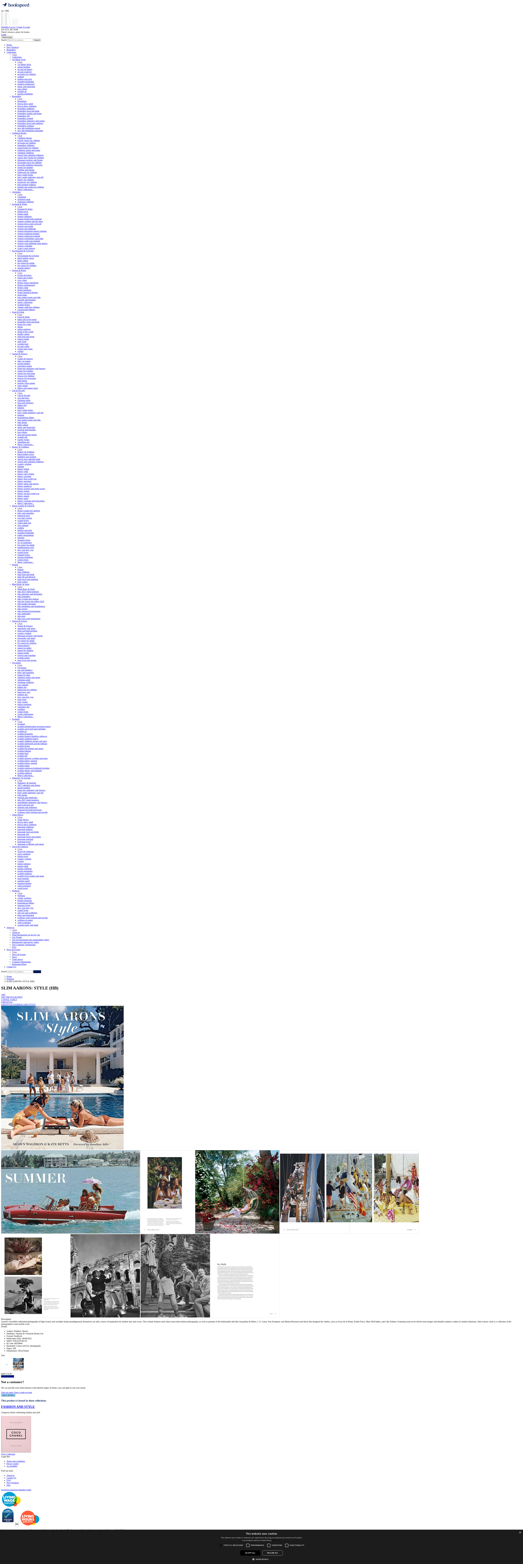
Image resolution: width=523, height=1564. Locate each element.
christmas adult (23, 199)
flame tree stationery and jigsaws (31, 368)
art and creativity (24, 72)
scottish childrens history (28, 739)
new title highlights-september (30, 131)
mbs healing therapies (26, 604)
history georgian (24, 481)
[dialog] (261, 1547)
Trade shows (17, 959)
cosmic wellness (24, 898)
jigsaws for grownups (26, 378)
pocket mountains (25, 871)
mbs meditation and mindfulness (31, 606)
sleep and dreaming (25, 915)
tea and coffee (23, 346)
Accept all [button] (250, 1553)
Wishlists (5, 27)
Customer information (21, 962)
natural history (23, 645)
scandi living (22, 552)
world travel (22, 888)
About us (10, 927)
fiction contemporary (26, 285)
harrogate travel (24, 842)
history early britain (25, 474)
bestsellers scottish (25, 118)
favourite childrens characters (29, 165)
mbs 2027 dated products (28, 591)
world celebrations (25, 714)
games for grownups (26, 373)
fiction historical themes (27, 292)
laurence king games (26, 383)
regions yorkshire (24, 246)
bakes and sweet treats (27, 319)
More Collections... (25, 189)
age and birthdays (25, 670)
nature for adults (24, 648)
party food (21, 341)
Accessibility (12, 1466)
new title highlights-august (28, 128)
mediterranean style (25, 547)
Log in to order (7, 1376)
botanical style (23, 515)
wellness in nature (25, 920)
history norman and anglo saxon (31, 489)
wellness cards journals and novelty (32, 812)
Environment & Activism (23, 251)
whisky (20, 351)
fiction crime (22, 287)
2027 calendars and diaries (28, 785)
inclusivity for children (27, 182)
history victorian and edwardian (31, 501)
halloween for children (27, 172)
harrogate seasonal (25, 839)
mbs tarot (21, 616)
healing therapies (24, 900)
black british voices (25, 258)
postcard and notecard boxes (29, 810)
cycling (20, 861)
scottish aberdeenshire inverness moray (34, 726)
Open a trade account (23, 1392)
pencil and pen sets (25, 805)
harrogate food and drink (28, 832)
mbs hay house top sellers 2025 (30, 601)
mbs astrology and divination (29, 594)
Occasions (16, 663)
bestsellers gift (23, 116)
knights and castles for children (30, 187)
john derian (22, 381)
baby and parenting (25, 513)
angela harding (23, 67)
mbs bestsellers (23, 596)
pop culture (22, 89)
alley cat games (24, 361)
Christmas (16, 192)
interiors (20, 538)
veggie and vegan (25, 349)
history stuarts (23, 496)
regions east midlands (26, 229)
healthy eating (23, 334)
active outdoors (24, 854)
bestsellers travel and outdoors (30, 123)
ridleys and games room (27, 388)
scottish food (22, 344)
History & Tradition (20, 447)
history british (23, 469)
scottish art (22, 91)
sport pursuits (23, 878)
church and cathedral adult (28, 459)
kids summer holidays (26, 184)
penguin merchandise (26, 300)
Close (14, 55)
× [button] (520, 1533)
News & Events (13, 949)
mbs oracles (22, 609)
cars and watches (24, 518)
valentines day (23, 442)
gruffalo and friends (25, 170)
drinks (20, 327)
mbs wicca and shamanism (28, 618)
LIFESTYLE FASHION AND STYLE (18, 1004)
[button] (261, 1559)
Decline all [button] (272, 1553)
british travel (22, 211)
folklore (20, 408)
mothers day (22, 694)
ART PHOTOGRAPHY (12, 997)
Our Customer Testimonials (24, 945)
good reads (22, 295)
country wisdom (24, 464)
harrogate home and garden (29, 837)
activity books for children (28, 140)
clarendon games (24, 366)
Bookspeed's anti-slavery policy (25, 942)
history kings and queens (28, 484)
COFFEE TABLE (9, 999)
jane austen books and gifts (29, 297)
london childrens (24, 216)
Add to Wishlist (8, 1395)
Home (9, 45)
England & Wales (19, 204)
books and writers (25, 278)
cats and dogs (23, 398)
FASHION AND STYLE (18, 1406)
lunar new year (23, 692)
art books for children (26, 74)
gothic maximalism (25, 535)
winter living (22, 560)
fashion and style (24, 79)
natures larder (23, 339)
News (14, 957)
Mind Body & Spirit (20, 584)
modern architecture (25, 84)
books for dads (23, 675)
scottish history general (27, 761)
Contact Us (11, 967)
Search (4, 40)
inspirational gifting (25, 417)
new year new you (25, 550)
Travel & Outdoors (20, 846)
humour (20, 415)
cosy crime (22, 280)
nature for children (25, 650)
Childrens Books (19, 133)
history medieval (24, 486)
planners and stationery (27, 807)
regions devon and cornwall (29, 224)
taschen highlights (25, 94)
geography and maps (26, 638)
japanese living (23, 540)
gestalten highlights (25, 82)
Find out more (7, 1392)
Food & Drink (18, 312)
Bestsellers (11, 50)
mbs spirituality (24, 614)
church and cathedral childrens (30, 155)
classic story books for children (30, 158)
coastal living (23, 520)
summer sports (23, 881)
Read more (276, 1540)
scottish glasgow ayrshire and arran (32, 758)
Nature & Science (19, 621)
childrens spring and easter (28, 150)
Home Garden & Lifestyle (23, 506)
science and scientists (26, 655)
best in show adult (25, 104)
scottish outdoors (24, 773)
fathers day (22, 405)
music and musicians (26, 86)
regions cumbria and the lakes (30, 221)
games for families (25, 167)
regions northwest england (28, 236)
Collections (11, 52)
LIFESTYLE (7, 1002)
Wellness (16, 891)
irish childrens (23, 572)
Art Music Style (19, 59)
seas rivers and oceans (26, 660)
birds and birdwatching (27, 631)
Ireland (15, 565)
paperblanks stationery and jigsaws (32, 802)
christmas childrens (25, 153)
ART (3, 995)
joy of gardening (24, 542)
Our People (17, 937)
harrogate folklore (25, 829)
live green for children (26, 265)
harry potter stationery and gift (30, 177)
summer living (23, 555)
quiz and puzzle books (27, 435)
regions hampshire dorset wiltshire (32, 231)
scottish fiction (23, 305)
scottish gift (22, 437)
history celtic (22, 471)
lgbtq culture (22, 260)
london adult (22, 214)
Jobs (8, 1485)
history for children (25, 180)
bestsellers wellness (25, 126)
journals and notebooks (27, 797)
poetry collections (25, 302)
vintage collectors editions (28, 307)
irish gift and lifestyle (26, 577)
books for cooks (24, 324)
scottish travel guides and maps (30, 876)
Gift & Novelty (18, 390)
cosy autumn (22, 525)
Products (10, 979)
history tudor (22, 498)
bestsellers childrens (25, 108)
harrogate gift (23, 834)
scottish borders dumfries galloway (32, 736)
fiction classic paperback (27, 283)
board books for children (28, 148)
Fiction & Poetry (19, 270)
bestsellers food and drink (28, 111)
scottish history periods (27, 763)
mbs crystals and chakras (28, 599)
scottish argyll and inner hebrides (31, 729)
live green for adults (25, 263)
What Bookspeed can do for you (26, 935)
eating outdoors (24, 329)
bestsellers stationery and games (31, 121)
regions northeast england (28, 234)
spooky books (23, 439)
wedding (21, 709)
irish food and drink (25, 336)
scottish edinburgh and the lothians (32, 743)
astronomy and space (26, 628)
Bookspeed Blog (19, 964)
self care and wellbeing (27, 913)
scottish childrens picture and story (32, 741)
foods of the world (25, 332)
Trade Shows (17, 815)
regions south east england (28, 241)
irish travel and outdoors (27, 579)
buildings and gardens (26, 457)
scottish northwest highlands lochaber (33, 768)
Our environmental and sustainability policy (30, 940)
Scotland (15, 719)
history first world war (27, 479)
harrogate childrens (25, 827)
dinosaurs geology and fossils (30, 160)
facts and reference (25, 403)
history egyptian (24, 476)
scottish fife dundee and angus (30, 748)
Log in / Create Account (19, 27)
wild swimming (24, 886)
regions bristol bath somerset (29, 219)
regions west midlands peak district (32, 243)
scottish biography (25, 734)
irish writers (22, 582)
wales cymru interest (26, 248)
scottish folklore (24, 751)
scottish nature (23, 658)
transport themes (24, 883)
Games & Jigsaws (19, 354)
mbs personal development (28, 611)
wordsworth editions (26, 310)
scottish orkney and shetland (29, 770)
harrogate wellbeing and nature (30, 844)
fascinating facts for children (29, 162)
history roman (23, 491)
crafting (20, 77)
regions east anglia (25, 226)
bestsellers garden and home (29, 113)
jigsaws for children (25, 376)
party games (22, 386)
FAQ (14, 947)
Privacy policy (13, 1464)
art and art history (24, 69)
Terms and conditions (16, 1461)
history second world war (28, 493)
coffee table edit (24, 523)
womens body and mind (27, 925)
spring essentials (24, 704)
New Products (13, 47)
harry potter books (25, 175)
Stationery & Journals (21, 778)
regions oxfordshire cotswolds (30, 238)
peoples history (23, 268)
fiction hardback (24, 290)
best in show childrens (27, 106)
